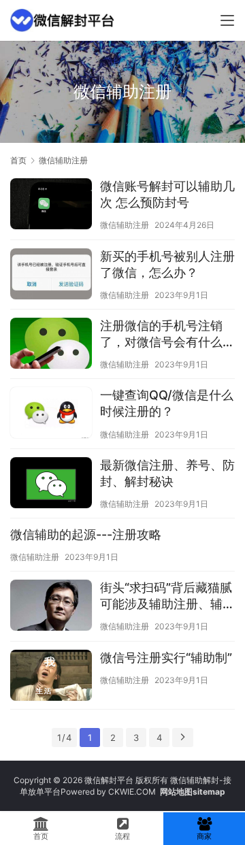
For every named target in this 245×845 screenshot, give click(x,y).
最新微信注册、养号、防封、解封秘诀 (167, 473)
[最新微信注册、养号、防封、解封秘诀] (51, 484)
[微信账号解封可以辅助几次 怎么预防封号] (51, 205)
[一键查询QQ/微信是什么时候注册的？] (51, 414)
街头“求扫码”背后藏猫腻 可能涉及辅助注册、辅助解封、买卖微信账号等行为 (167, 596)
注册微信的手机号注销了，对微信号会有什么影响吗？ (167, 334)
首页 (18, 160)
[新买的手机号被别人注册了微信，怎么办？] (51, 275)
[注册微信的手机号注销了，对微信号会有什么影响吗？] (51, 345)
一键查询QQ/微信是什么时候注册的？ (166, 403)
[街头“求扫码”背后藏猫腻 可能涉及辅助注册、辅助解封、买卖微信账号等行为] (51, 607)
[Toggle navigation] (227, 20)
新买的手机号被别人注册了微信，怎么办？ (167, 264)
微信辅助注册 (124, 225)
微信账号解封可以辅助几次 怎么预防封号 (167, 194)
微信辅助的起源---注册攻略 (85, 534)
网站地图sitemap (192, 791)
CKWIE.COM (132, 791)
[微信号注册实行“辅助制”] (51, 677)
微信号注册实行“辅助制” (166, 657)
